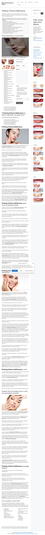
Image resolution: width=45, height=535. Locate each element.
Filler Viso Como (36, 197)
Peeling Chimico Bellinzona (7, 26)
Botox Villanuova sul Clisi (37, 52)
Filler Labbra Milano (36, 92)
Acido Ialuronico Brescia (37, 134)
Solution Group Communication (29, 533)
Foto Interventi (30, 2)
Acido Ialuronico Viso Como (38, 187)
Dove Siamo (36, 2)
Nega (21, 270)
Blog (25, 2)
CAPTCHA (18, 96)
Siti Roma (36, 533)
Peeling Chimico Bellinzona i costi (8, 29)
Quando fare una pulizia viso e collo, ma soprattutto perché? (13, 30)
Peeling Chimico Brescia (37, 139)
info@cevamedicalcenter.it (38, 40)
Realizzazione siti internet (20, 533)
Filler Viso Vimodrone (37, 53)
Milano (22, 2)
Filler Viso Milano (36, 97)
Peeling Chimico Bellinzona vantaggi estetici (10, 31)
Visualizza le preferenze (29, 270)
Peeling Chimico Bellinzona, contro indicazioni (10, 28)
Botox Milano (35, 102)
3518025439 (39, 38)
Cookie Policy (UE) (24, 532)
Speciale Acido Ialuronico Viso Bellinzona (10, 22)
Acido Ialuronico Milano (37, 107)
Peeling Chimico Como (37, 192)
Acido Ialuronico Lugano (37, 150)
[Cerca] (42, 13)
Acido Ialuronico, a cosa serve (8, 21)
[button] (32, 263)
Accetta (14, 270)
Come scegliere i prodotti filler (8, 32)
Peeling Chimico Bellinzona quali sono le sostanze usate (12, 27)
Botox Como (35, 182)
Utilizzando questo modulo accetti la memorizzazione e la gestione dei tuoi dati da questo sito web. (22, 93)
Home (18, 2)
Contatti (19, 4)
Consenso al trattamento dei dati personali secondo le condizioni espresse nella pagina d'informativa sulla (22, 89)
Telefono (18, 65)
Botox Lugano (35, 171)
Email (23, 65)
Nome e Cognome (19, 61)
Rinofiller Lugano (36, 160)
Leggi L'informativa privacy (16, 532)
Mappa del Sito (30, 532)
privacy (24, 90)
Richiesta (18, 69)
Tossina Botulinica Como (37, 202)
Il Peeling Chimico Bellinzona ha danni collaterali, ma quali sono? (13, 23)
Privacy (18, 85)
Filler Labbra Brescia (37, 123)
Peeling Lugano (36, 155)
